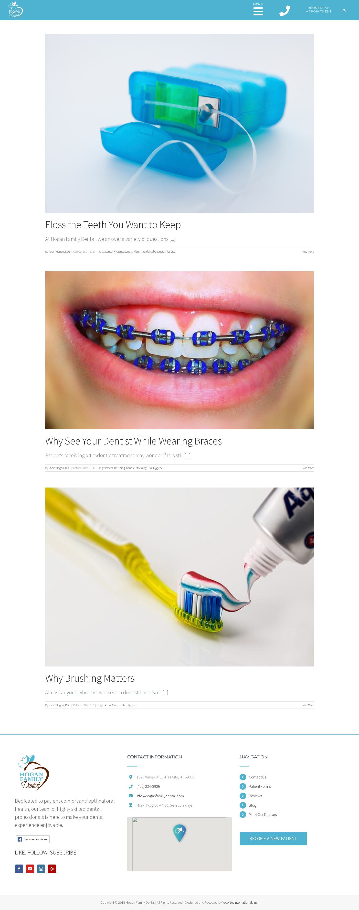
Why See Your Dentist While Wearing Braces (133, 440)
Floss (136, 251)
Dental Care (110, 705)
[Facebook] (19, 869)
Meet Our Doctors (263, 814)
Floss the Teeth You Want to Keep (113, 224)
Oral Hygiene (155, 468)
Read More (308, 251)
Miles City (169, 251)
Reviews (255, 795)
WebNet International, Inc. (240, 902)
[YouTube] (30, 869)
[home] (33, 758)
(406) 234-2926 (148, 786)
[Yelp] (52, 869)
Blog (252, 805)
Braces (109, 468)
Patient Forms (260, 786)
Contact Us (257, 777)
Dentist (128, 251)
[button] (344, 10)
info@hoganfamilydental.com (160, 795)
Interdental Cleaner (152, 251)
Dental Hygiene (114, 251)
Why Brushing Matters (89, 678)
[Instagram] (41, 869)
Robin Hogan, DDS (59, 251)
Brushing (119, 468)
